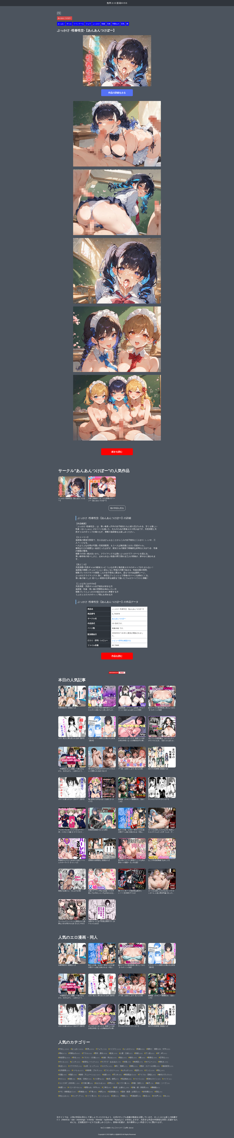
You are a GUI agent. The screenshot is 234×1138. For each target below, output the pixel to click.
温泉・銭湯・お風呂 (131, 1092)
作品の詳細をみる (117, 92)
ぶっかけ (96, 24)
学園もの (115, 24)
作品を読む (117, 656)
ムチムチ (127, 1070)
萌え (161, 1070)
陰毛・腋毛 (113, 1079)
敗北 (147, 1096)
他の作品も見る (117, 508)
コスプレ (107, 1066)
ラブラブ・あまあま (111, 1062)
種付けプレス (165, 1075)
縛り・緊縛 (121, 1066)
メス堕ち (99, 1079)
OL (167, 1096)
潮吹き (163, 1062)
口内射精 (64, 1070)
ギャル (69, 24)
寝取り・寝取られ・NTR (158, 1049)
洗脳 (63, 1075)
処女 (113, 1053)
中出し (64, 1049)
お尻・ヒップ (92, 1066)
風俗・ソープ (163, 1083)
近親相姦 (114, 1092)
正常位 (164, 1057)
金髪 (107, 1075)
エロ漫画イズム (109, 1128)
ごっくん (104, 1096)
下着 (93, 1092)
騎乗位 (152, 1057)
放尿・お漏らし (121, 1087)
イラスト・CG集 (91, 1057)
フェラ (88, 24)
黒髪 (73, 1075)
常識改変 (136, 1096)
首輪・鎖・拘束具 (140, 1087)
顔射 (72, 1079)
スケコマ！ (119, 1128)
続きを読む (117, 452)
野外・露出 (101, 1053)
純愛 (62, 1087)
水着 (127, 1062)
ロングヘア (78, 1096)
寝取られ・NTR (92, 1087)
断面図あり (130, 1075)
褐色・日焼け (84, 1079)
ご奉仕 (107, 1087)
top (102, 1128)
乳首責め (127, 1079)
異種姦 (83, 1092)
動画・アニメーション (89, 1075)
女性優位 (148, 1092)
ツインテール (79, 24)
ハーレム (78, 1070)
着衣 (133, 1057)
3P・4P (162, 1053)
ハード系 (92, 1096)
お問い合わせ (129, 1128)
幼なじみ (64, 1096)
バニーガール (75, 1087)
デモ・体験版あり (67, 1092)
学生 (76, 1057)
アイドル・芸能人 (147, 1075)
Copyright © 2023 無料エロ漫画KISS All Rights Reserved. (117, 1134)
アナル (87, 1053)
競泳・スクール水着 (150, 1066)
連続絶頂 (167, 1066)
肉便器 (138, 1062)
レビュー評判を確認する (121, 641)
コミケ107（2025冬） (69, 1083)
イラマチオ (75, 1066)
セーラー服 (123, 1083)
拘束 (139, 1053)
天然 (108, 24)
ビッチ (75, 1062)
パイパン (139, 1079)
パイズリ (115, 1049)
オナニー (151, 1062)
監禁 (139, 1070)
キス (62, 1079)
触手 (150, 1083)
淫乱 (159, 1092)
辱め (63, 1053)
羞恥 (134, 1066)
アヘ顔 (149, 1053)
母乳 (102, 1092)
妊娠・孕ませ (109, 1057)
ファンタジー (112, 1070)
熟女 (123, 1057)
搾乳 (111, 1083)
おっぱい (61, 24)
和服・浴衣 (138, 1083)
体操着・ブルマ (94, 1070)
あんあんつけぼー (64, 18)
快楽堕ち (64, 1057)
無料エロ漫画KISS (117, 3)
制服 (103, 24)
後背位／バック (91, 1062)
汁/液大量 (87, 1083)
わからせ (101, 1083)
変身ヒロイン (154, 1079)
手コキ (117, 1075)
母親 (125, 1096)
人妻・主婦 (126, 1053)
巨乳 (123, 24)
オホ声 (157, 1096)
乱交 (63, 1066)
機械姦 (155, 1087)
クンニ (150, 1070)
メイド (167, 1079)
